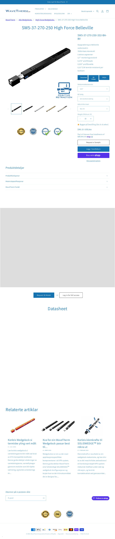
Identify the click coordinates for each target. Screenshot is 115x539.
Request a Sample (93, 142)
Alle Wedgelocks (25, 20)
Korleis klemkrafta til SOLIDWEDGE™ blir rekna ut (90, 443)
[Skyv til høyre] (70, 108)
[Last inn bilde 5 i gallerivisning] (62, 109)
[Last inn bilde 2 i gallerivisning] (28, 109)
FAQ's (104, 77)
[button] (40, 9)
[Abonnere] (43, 498)
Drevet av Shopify (50, 534)
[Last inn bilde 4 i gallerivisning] (51, 109)
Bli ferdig (80, 94)
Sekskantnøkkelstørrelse (85, 84)
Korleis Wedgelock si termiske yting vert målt (22, 441)
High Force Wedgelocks (45, 20)
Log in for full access (71, 295)
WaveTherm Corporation (38, 534)
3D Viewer (93, 78)
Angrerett (61, 534)
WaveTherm (10, 20)
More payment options (93, 161)
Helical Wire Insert (83, 104)
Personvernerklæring (72, 534)
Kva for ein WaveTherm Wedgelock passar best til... (56, 443)
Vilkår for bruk (84, 534)
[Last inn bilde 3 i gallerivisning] (39, 109)
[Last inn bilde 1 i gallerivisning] (16, 109)
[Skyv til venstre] (8, 108)
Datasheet (83, 77)
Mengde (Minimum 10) (85, 114)
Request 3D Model (44, 295)
